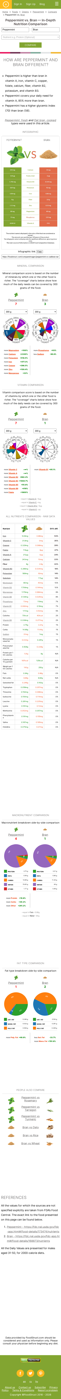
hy (36, 1381)
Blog (42, 4)
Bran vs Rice (30, 1135)
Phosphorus (8, 601)
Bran (22, 14)
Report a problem (48, 1390)
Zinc (5, 611)
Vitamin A (7, 555)
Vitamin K (33, 509)
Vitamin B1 (7, 606)
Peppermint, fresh (16, 120)
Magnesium (7, 583)
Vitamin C (7, 541)
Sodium (6, 634)
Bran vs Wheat (30, 1143)
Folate (5, 550)
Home (5, 12)
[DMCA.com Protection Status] (31, 1361)
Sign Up (30, 4)
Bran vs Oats (31, 1127)
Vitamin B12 (32, 506)
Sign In (18, 4)
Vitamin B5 (7, 620)
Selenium (7, 578)
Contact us (25, 1387)
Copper (6, 545)
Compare (52, 12)
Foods (15, 12)
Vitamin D (32, 499)
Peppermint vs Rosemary (30, 1099)
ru (30, 1381)
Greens (25, 12)
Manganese (8, 592)
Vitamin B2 (7, 569)
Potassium (7, 573)
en (24, 1381)
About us (10, 1387)
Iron (4, 536)
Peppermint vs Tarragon (30, 1108)
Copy (39, 252)
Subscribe (40, 1387)
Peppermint (38, 12)
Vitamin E (33, 502)
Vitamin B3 (7, 587)
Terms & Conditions (23, 1390)
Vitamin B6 (7, 597)
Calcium (6, 559)
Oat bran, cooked (45, 120)
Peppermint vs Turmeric (30, 1118)
